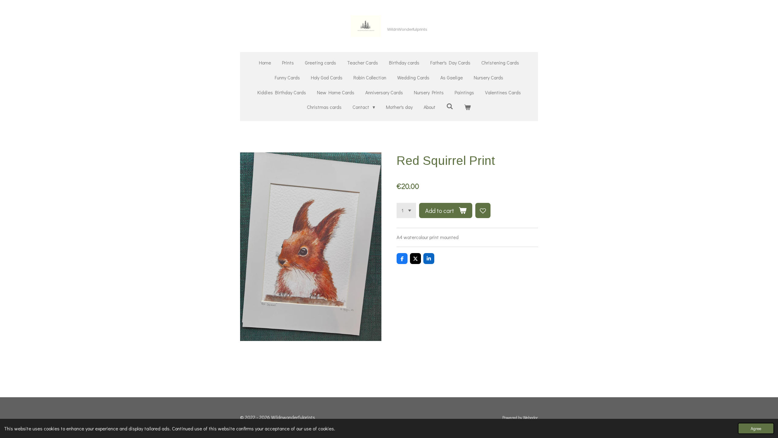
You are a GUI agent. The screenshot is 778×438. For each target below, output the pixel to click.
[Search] (449, 106)
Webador (530, 417)
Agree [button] (756, 428)
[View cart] (467, 107)
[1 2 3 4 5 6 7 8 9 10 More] (406, 210)
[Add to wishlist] (483, 210)
